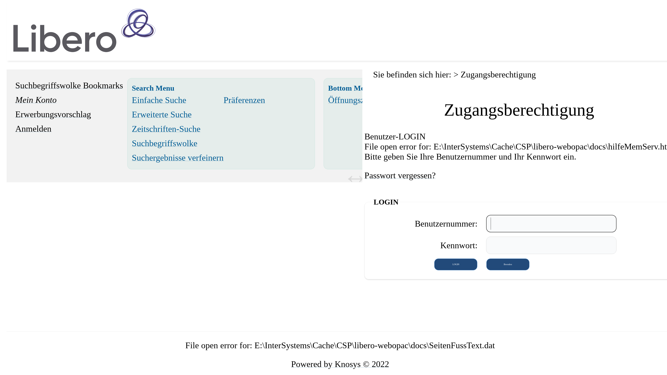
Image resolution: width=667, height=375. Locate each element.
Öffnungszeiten (354, 100)
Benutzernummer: (446, 223)
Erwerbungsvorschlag (53, 114)
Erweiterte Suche (162, 114)
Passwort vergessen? (400, 175)
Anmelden (33, 129)
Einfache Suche (159, 100)
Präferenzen (244, 100)
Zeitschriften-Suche (166, 129)
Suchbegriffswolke (164, 143)
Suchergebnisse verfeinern (178, 157)
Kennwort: (458, 245)
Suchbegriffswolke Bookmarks (69, 85)
